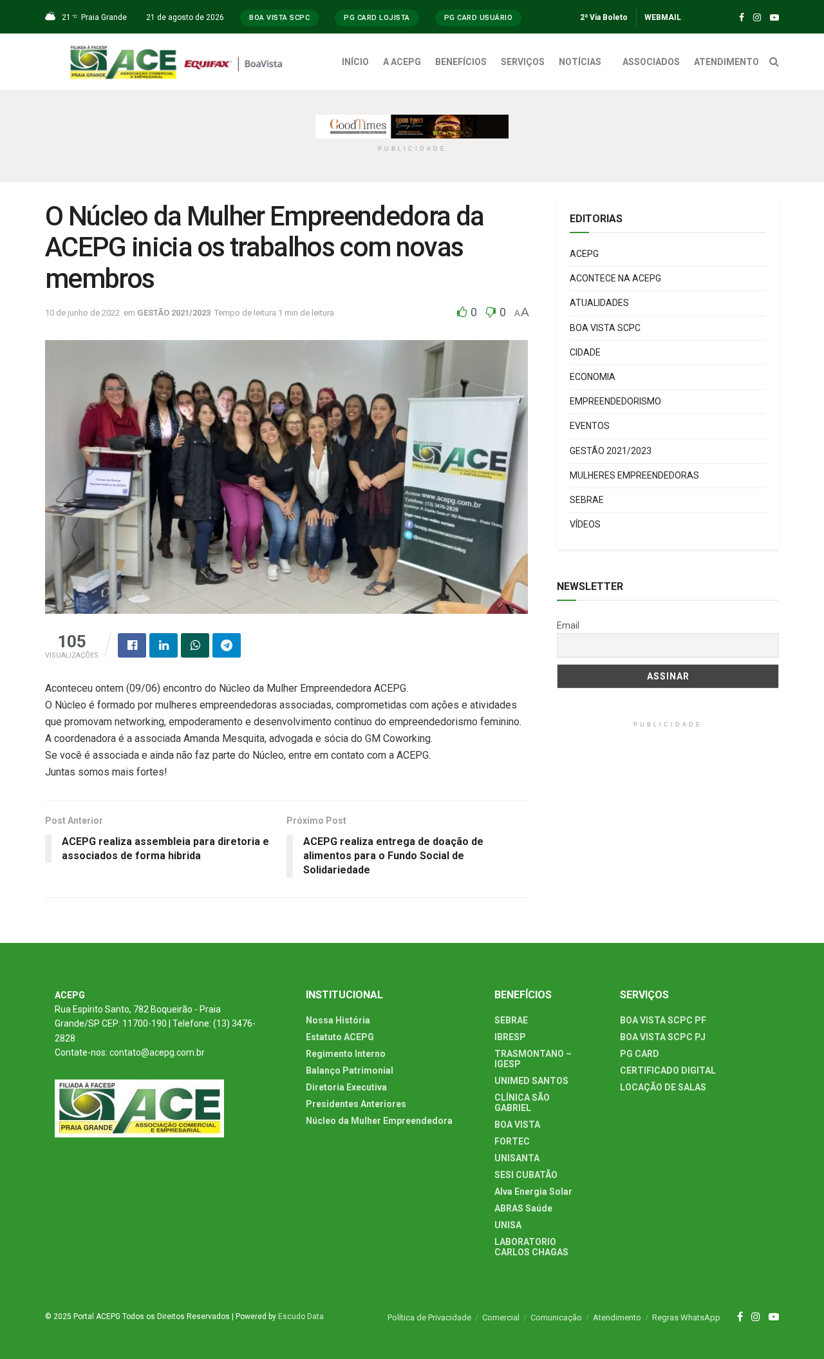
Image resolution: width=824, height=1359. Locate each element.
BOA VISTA (517, 1124)
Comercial (501, 1317)
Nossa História (338, 1020)
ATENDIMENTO (726, 62)
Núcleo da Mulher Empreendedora (379, 1121)
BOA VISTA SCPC (605, 328)
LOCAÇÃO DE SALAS (663, 1087)
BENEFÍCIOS (461, 62)
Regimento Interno (346, 1054)
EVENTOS (590, 426)
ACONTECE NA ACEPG (615, 278)
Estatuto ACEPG (340, 1037)
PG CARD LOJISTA (377, 18)
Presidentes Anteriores (356, 1104)
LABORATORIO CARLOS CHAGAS (531, 1247)
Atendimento (617, 1317)
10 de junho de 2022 (82, 313)
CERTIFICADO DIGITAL (668, 1070)
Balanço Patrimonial (349, 1070)
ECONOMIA (592, 377)
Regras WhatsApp (686, 1317)
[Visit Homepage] (179, 62)
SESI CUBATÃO (525, 1175)
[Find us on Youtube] (774, 17)
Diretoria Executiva (346, 1087)
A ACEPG (402, 62)
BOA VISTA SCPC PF (663, 1020)
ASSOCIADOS (651, 62)
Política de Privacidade (429, 1317)
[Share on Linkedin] (163, 645)
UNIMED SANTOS (531, 1081)
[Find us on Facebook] (741, 17)
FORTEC (512, 1141)
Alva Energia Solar (533, 1191)
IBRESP (510, 1037)
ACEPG (584, 254)
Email (568, 625)
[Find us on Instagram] (757, 17)
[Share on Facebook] (132, 645)
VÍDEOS (585, 524)
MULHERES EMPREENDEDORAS (634, 475)
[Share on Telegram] (226, 645)
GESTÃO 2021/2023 (174, 313)
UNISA (507, 1225)
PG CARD (639, 1054)
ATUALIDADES (599, 303)
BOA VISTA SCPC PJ (663, 1037)
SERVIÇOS (523, 62)
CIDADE (585, 352)
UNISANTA (516, 1158)
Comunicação (556, 1317)
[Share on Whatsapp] (195, 645)
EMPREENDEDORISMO (615, 401)
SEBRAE (587, 500)
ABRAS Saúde (523, 1208)
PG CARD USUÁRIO (478, 18)
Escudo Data (301, 1316)
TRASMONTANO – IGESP (533, 1059)
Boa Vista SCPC (279, 18)
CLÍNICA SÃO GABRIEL (522, 1102)
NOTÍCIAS (580, 62)
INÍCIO (355, 62)
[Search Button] (774, 61)
